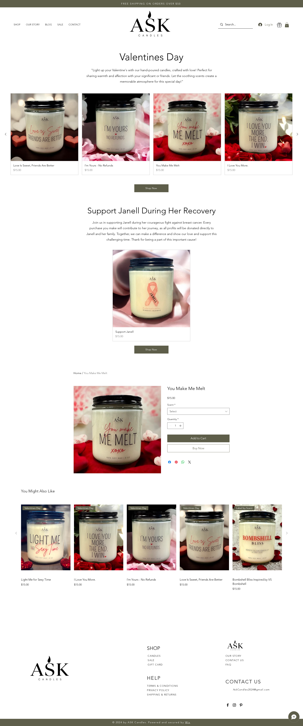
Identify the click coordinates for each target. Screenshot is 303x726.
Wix (187, 722)
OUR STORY (233, 655)
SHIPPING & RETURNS (161, 694)
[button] (287, 24)
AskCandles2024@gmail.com (251, 689)
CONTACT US (234, 660)
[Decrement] (170, 426)
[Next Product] (297, 134)
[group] (151, 134)
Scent (171, 404)
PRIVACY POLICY (158, 690)
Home (77, 373)
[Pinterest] (241, 705)
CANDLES (154, 655)
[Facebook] (227, 705)
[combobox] (198, 411)
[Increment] (181, 426)
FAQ (228, 664)
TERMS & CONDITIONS (162, 685)
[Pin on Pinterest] (176, 462)
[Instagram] (234, 705)
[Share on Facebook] (169, 462)
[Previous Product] (6, 134)
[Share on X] (189, 462)
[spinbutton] (175, 426)
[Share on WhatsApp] (183, 462)
